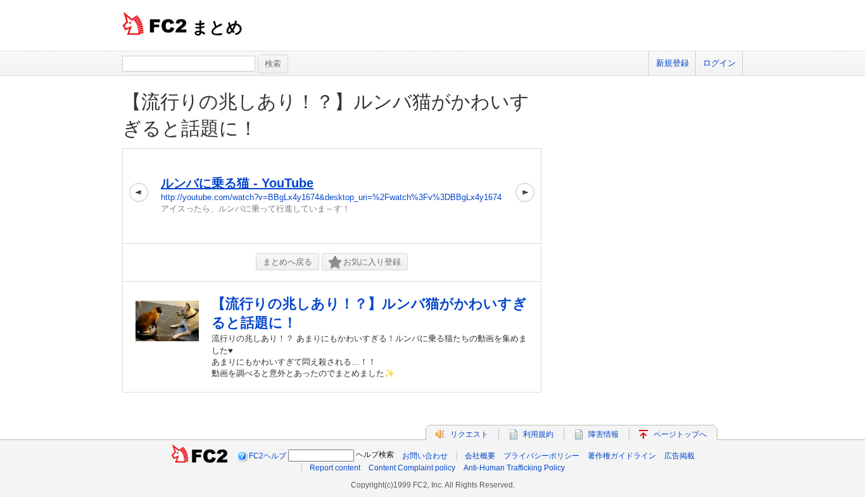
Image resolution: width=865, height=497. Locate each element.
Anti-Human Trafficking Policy (514, 467)
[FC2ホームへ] (199, 455)
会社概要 (480, 455)
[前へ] (138, 196)
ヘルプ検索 (375, 454)
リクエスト (469, 434)
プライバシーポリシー (541, 455)
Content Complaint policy (412, 467)
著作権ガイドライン (622, 455)
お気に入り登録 (372, 262)
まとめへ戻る (287, 262)
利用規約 (538, 434)
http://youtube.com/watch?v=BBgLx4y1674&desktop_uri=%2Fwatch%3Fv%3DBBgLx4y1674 (331, 197)
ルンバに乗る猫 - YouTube (237, 183)
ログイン (719, 63)
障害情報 (603, 434)
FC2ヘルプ (267, 455)
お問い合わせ (425, 455)
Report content (335, 467)
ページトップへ (680, 434)
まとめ (217, 27)
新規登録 (672, 63)
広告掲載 (679, 455)
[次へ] (524, 196)
